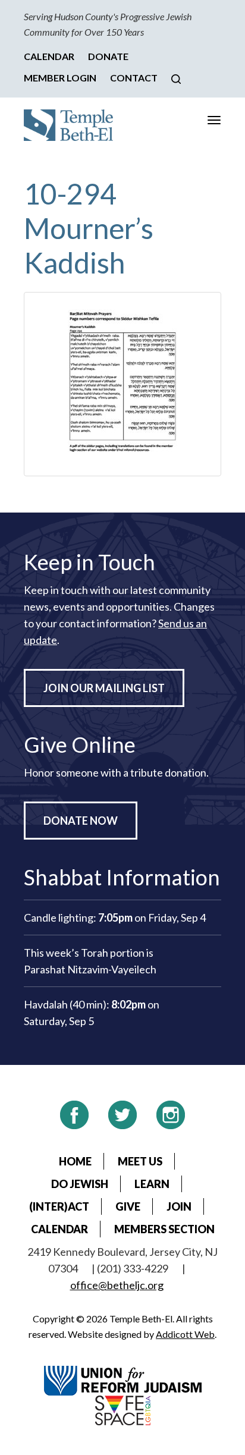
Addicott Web (185, 1334)
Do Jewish (79, 1183)
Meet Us (140, 1161)
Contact (134, 77)
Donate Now (80, 820)
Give (127, 1206)
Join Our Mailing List (104, 687)
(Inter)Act (59, 1206)
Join (179, 1206)
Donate (108, 56)
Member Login (60, 77)
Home (75, 1161)
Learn (151, 1183)
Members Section (164, 1229)
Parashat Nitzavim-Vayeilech (90, 969)
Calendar (49, 56)
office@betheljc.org (117, 1284)
